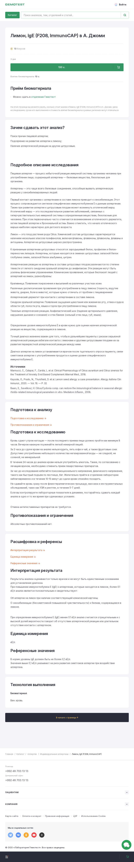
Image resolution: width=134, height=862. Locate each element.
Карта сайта (11, 816)
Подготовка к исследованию (27, 418)
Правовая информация (57, 816)
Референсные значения (23, 563)
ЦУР (75, 816)
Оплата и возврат (31, 816)
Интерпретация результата (26, 550)
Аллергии (32, 754)
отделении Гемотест (43, 96)
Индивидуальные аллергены (54, 754)
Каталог (12, 15)
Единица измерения (21, 556)
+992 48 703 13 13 (16, 771)
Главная (9, 754)
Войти (122, 4)
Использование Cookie (93, 816)
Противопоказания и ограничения (29, 424)
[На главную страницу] (15, 5)
